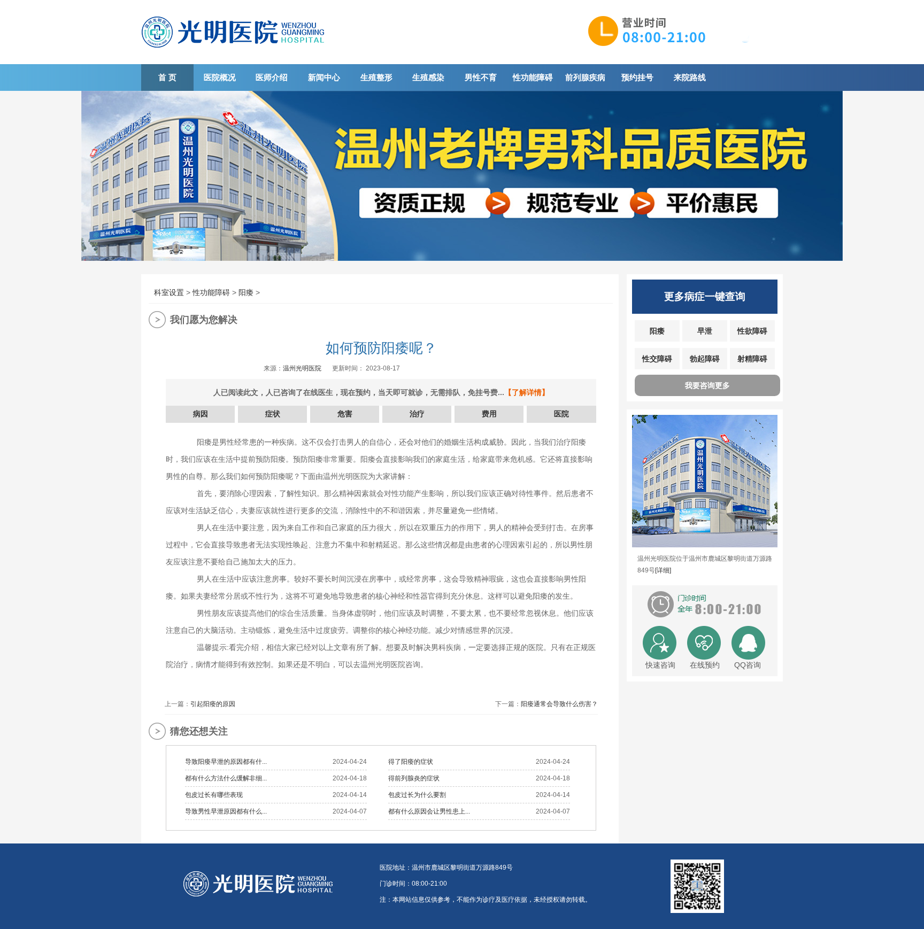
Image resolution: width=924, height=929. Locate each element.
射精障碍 (752, 358)
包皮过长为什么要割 (417, 795)
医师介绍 (272, 77)
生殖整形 (376, 77)
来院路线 (690, 77)
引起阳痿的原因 (212, 704)
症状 (272, 413)
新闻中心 (324, 77)
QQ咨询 (747, 665)
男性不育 (481, 77)
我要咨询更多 (707, 385)
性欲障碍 (752, 331)
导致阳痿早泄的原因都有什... (226, 761)
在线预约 (705, 665)
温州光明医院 (302, 368)
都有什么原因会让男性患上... (429, 811)
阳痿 (245, 292)
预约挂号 (637, 77)
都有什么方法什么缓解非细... (226, 778)
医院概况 (220, 77)
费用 (489, 413)
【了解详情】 (526, 392)
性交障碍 (657, 358)
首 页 (167, 77)
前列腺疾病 (585, 77)
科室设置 (169, 292)
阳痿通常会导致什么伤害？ (559, 704)
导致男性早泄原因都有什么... (226, 811)
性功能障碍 (533, 77)
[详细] (663, 570)
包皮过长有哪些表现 (214, 795)
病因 (200, 413)
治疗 (417, 413)
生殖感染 (428, 77)
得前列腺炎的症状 (414, 778)
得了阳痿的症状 (410, 761)
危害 (344, 413)
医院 (561, 413)
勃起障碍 (705, 358)
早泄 (704, 331)
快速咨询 (660, 665)
